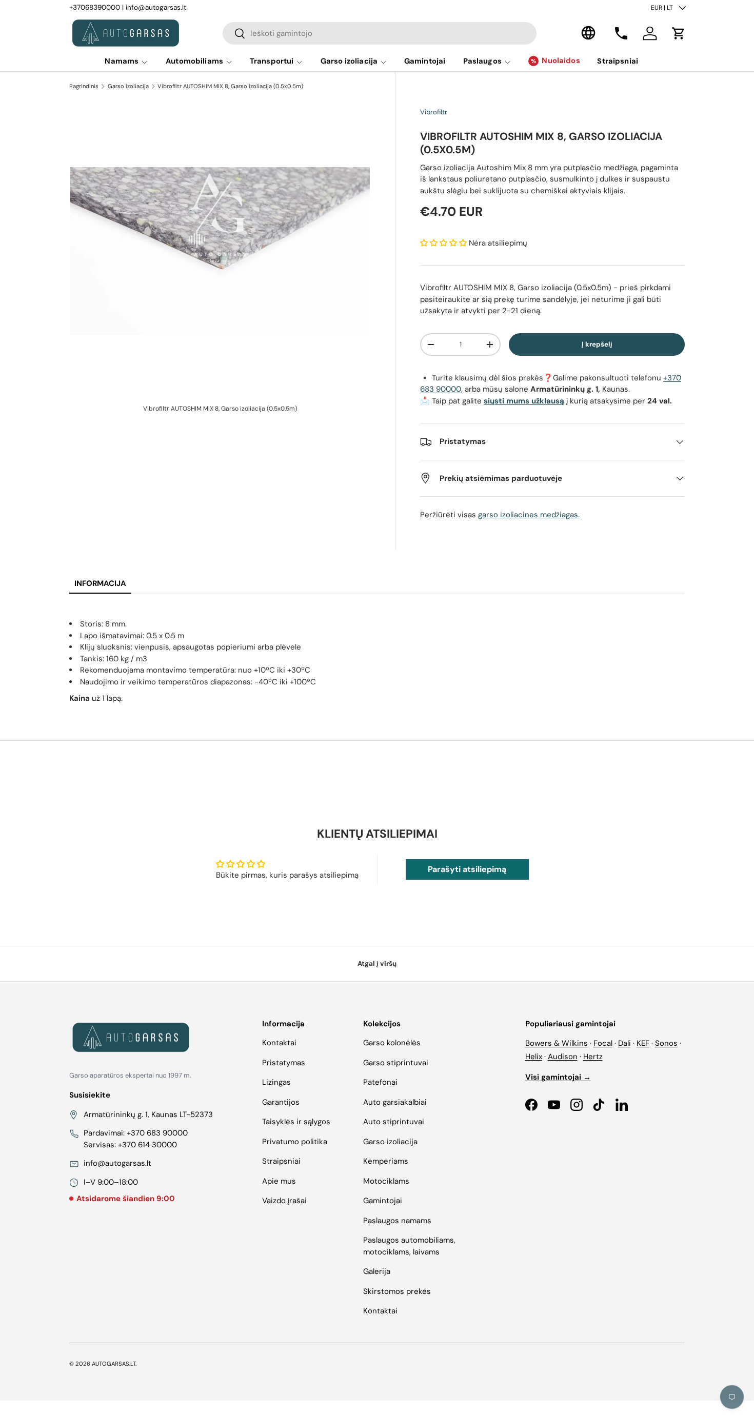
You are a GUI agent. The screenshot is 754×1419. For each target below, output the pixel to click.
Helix (533, 1056)
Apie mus (279, 1181)
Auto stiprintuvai (393, 1122)
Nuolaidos (561, 60)
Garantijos (281, 1102)
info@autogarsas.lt (156, 7)
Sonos (666, 1043)
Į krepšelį (597, 344)
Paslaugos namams (397, 1220)
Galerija (376, 1271)
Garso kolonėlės (392, 1043)
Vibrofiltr (433, 112)
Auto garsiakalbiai (395, 1102)
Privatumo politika (294, 1142)
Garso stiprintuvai (395, 1063)
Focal (602, 1043)
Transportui (272, 61)
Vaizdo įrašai (284, 1200)
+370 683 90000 (157, 1133)
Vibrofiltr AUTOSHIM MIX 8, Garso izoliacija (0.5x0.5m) (230, 86)
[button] (678, 33)
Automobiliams (194, 61)
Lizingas (276, 1082)
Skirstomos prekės (397, 1291)
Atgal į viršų (377, 963)
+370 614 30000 (147, 1145)
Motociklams (386, 1181)
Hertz (593, 1056)
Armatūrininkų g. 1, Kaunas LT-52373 (148, 1114)
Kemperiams (385, 1161)
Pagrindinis (83, 86)
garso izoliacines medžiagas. (529, 515)
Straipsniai (617, 61)
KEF (643, 1043)
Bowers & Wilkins (556, 1043)
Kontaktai (279, 1043)
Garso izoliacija (349, 61)
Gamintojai (424, 61)
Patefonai (380, 1082)
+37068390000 (94, 7)
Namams (121, 61)
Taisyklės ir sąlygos (296, 1122)
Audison (563, 1056)
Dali (624, 1043)
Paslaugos (482, 61)
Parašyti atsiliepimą (467, 869)
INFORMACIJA (100, 583)
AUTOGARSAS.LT (113, 1363)
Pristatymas (283, 1063)
